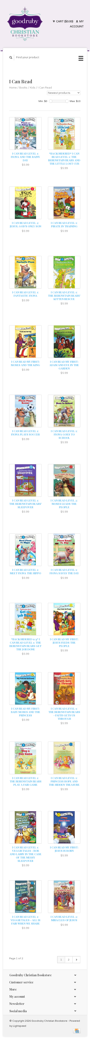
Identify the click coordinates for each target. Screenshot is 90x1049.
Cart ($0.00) (64, 21)
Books (23, 87)
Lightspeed (19, 1025)
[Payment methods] (77, 1030)
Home (13, 87)
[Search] (11, 57)
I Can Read (45, 87)
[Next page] (76, 959)
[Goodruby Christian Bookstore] (25, 23)
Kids (32, 87)
